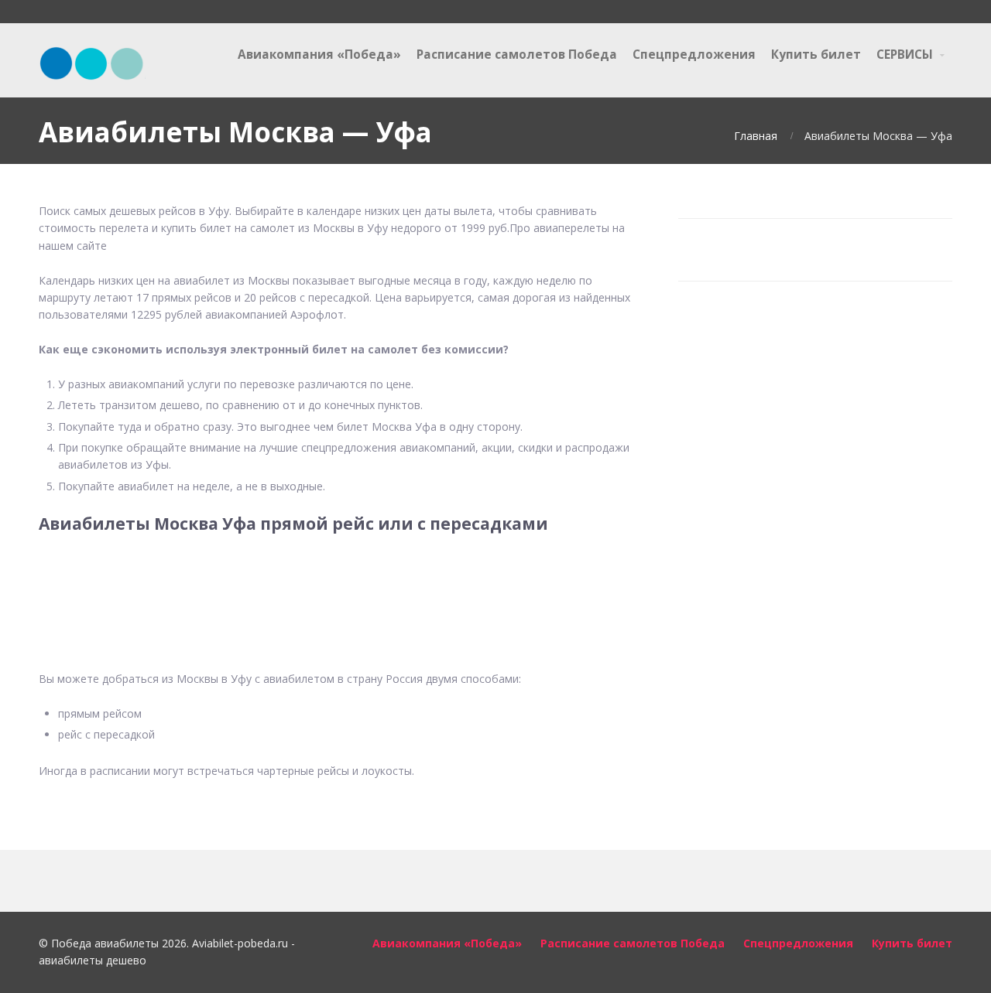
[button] (340, 592)
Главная (755, 135)
